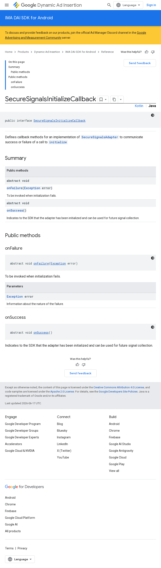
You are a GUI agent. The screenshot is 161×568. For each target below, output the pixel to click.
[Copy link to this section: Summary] (30, 158)
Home (8, 51)
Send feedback (140, 63)
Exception (32, 188)
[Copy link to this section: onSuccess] (30, 317)
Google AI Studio (120, 444)
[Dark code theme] (152, 115)
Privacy (22, 548)
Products (23, 51)
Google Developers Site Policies (118, 391)
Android (114, 424)
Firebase (114, 437)
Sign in (151, 5)
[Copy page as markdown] (114, 99)
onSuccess (15, 210)
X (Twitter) (64, 450)
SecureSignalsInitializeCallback (60, 121)
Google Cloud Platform (20, 517)
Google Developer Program (23, 424)
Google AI (11, 524)
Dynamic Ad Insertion (59, 5)
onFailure (14, 188)
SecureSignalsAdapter (100, 137)
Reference (107, 51)
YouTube (63, 457)
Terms (9, 548)
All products (13, 531)
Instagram (64, 437)
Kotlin (139, 106)
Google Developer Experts (22, 437)
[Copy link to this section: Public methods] (44, 235)
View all (114, 470)
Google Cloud (117, 457)
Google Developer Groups (21, 430)
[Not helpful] (153, 52)
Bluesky (62, 430)
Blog (60, 424)
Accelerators (13, 444)
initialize (58, 142)
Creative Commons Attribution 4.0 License (118, 387)
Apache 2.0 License (62, 391)
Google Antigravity (121, 450)
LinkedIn (62, 444)
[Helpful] (146, 52)
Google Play (117, 464)
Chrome (114, 430)
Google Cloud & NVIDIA (20, 450)
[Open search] (109, 5)
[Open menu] (7, 5)
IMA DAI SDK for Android (29, 18)
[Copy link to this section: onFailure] (26, 248)
